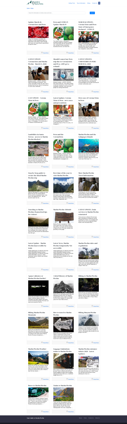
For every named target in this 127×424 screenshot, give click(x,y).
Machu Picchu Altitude (62, 209)
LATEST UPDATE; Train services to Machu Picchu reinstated (88, 212)
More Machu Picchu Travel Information (86, 174)
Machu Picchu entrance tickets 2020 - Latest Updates (87, 351)
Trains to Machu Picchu (62, 385)
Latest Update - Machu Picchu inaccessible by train (37, 245)
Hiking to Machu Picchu (87, 276)
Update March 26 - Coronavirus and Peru (37, 23)
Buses (80, 418)
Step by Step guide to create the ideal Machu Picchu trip (37, 175)
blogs (32, 8)
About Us (97, 418)
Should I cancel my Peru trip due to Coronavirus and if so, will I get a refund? (62, 63)
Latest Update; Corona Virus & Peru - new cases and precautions (63, 100)
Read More (46, 53)
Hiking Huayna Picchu (87, 312)
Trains (85, 418)
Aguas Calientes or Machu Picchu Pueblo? (37, 277)
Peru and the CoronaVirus (58, 135)
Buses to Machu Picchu (37, 385)
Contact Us (91, 418)
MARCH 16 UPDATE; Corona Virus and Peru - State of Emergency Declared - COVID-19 (87, 26)
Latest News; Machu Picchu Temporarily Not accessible (62, 245)
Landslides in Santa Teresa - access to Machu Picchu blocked (38, 136)
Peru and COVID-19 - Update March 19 (61, 23)
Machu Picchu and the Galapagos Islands (87, 135)
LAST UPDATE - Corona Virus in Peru (37, 99)
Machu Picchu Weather (37, 349)
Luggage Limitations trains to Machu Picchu (62, 350)
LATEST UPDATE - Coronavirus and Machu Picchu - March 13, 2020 (37, 61)
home (28, 8)
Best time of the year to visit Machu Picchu (62, 174)
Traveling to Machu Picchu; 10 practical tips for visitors (37, 212)
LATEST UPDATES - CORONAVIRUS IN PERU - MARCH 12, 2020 (87, 61)
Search (92, 12)
